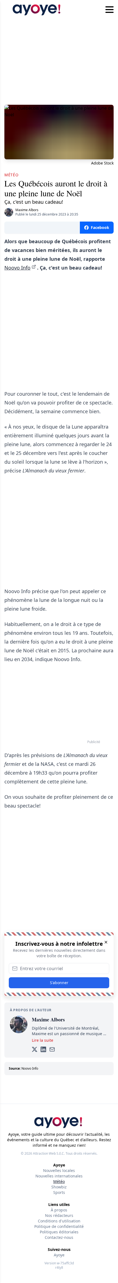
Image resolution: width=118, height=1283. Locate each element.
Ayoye (59, 1254)
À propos (59, 1210)
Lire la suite (42, 1040)
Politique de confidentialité (59, 1226)
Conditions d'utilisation (59, 1220)
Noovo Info (17, 267)
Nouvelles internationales (59, 1176)
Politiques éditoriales (59, 1231)
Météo (59, 1181)
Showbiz (59, 1186)
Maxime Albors (26, 210)
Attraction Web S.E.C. (49, 1153)
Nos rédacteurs (59, 1215)
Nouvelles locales (59, 1170)
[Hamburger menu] (109, 10)
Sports (59, 1192)
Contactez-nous (59, 1237)
